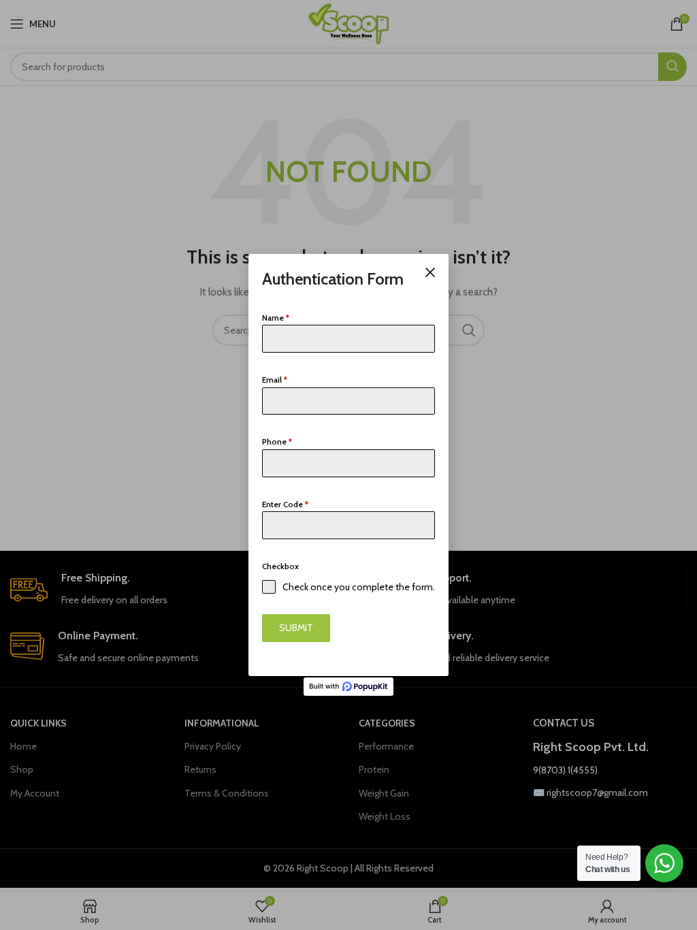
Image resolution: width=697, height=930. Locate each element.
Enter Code (285, 504)
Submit (296, 628)
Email (274, 379)
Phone (277, 441)
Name (275, 317)
